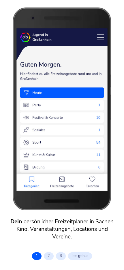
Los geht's (80, 255)
